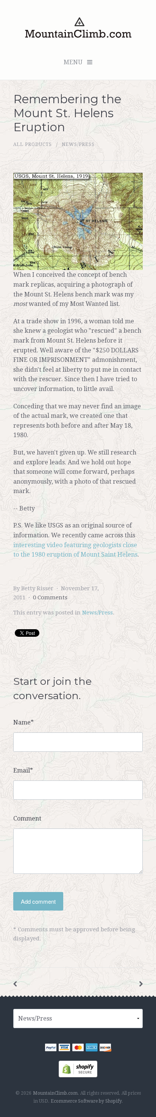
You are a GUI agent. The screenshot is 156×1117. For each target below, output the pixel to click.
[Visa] (64, 1048)
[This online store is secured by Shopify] (78, 1068)
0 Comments (50, 597)
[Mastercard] (78, 1048)
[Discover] (105, 1048)
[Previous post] (15, 984)
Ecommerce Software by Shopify (86, 1101)
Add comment (38, 901)
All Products (32, 144)
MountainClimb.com (55, 1093)
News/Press (78, 144)
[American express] (92, 1048)
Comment (27, 818)
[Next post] (141, 984)
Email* (23, 770)
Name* (23, 722)
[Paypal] (51, 1048)
